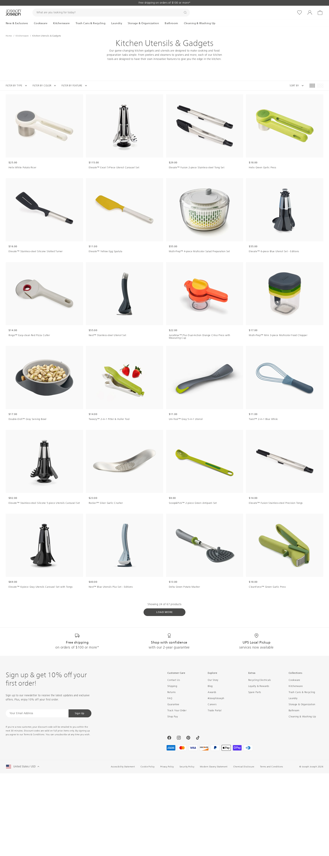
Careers (212, 704)
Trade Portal (214, 710)
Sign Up (79, 713)
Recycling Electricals (259, 680)
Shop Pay (172, 716)
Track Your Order (176, 710)
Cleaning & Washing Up (302, 716)
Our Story (213, 680)
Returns (171, 692)
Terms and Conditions (271, 766)
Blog (210, 686)
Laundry (293, 698)
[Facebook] (169, 738)
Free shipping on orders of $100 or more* (165, 2)
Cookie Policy (148, 766)
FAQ (169, 698)
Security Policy (187, 766)
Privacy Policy (167, 766)
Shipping (172, 686)
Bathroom (294, 710)
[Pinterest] (188, 738)
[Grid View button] (312, 85)
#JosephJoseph (216, 698)
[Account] (309, 12)
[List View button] (320, 85)
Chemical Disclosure (243, 766)
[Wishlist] (299, 12)
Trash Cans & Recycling (302, 692)
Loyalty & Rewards (258, 686)
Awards (212, 692)
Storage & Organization (302, 704)
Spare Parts (254, 692)
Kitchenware (296, 686)
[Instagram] (179, 738)
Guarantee (173, 704)
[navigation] (49, 85)
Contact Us (173, 680)
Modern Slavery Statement (214, 766)
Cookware (294, 680)
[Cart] (320, 12)
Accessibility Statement (123, 766)
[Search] (185, 12)
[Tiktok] (198, 738)
